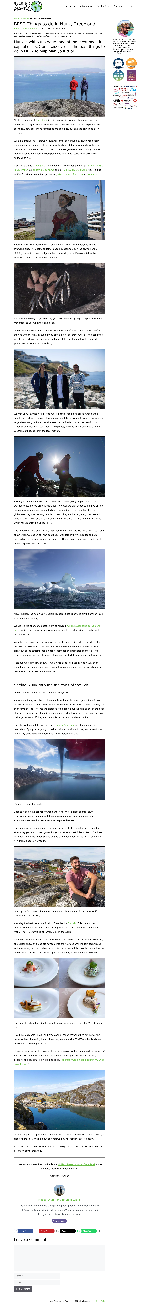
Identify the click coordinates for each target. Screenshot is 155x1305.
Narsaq (67, 174)
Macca (127, 39)
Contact (118, 6)
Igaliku (58, 174)
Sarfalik (72, 923)
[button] (131, 6)
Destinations (102, 6)
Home (15, 18)
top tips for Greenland (75, 170)
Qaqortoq (78, 174)
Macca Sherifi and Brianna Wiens (59, 1199)
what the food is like (43, 170)
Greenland (26, 18)
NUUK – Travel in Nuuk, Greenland (76, 1164)
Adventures (86, 6)
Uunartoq (93, 174)
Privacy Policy (100, 1301)
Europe (20, 18)
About (69, 6)
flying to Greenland (64, 725)
